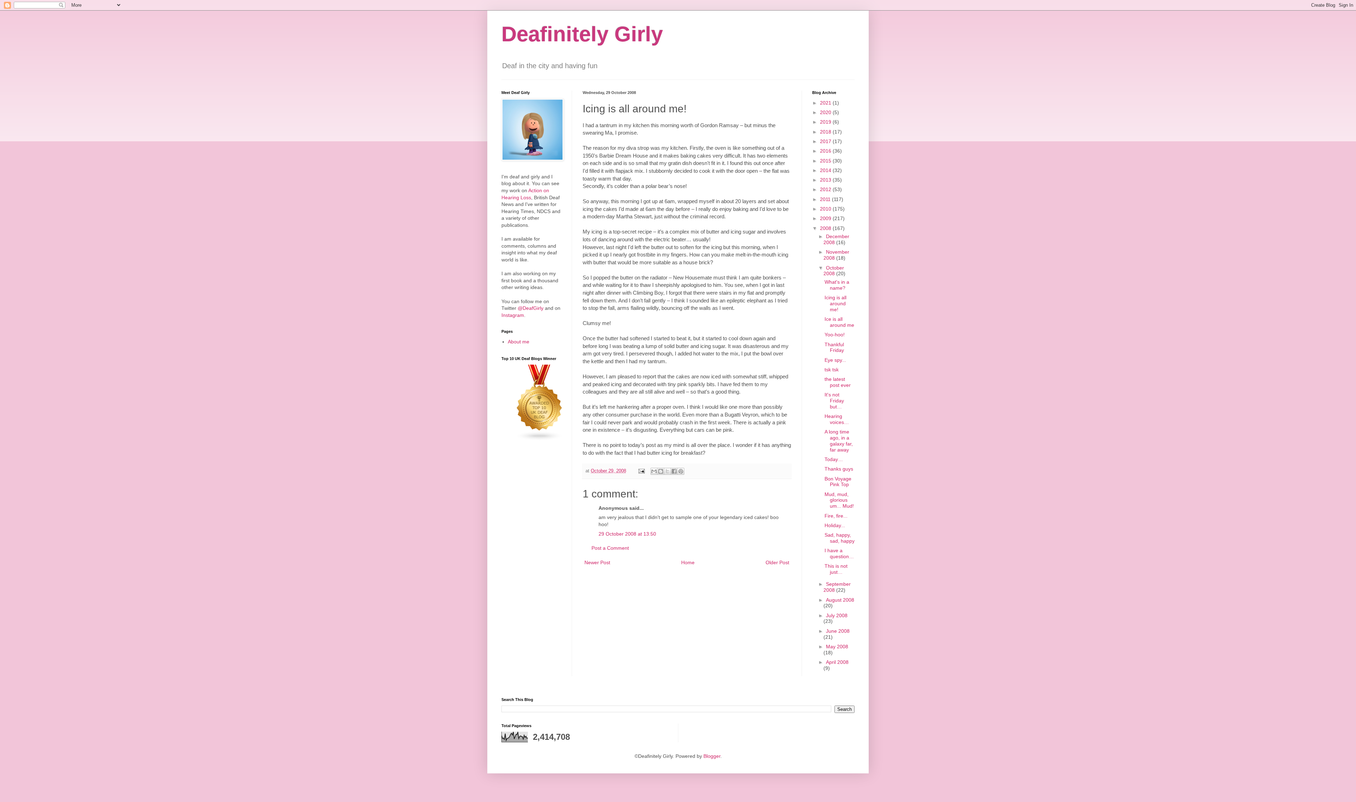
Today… (834, 459)
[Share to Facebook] (674, 471)
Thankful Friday (834, 347)
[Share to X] (667, 471)
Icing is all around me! (835, 303)
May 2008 (837, 646)
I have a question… (839, 553)
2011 (826, 199)
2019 (826, 122)
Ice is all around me (839, 322)
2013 (826, 180)
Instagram (512, 315)
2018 (826, 132)
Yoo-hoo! (835, 334)
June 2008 (838, 631)
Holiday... (835, 525)
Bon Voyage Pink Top (838, 482)
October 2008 (833, 271)
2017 (826, 141)
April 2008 (837, 662)
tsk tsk (832, 369)
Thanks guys (839, 469)
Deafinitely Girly (582, 34)
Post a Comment (610, 548)
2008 (826, 228)
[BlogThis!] (660, 471)
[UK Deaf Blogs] (539, 439)
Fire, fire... (836, 516)
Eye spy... (835, 360)
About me (518, 341)
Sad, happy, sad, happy (840, 538)
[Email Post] (641, 470)
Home (688, 562)
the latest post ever (838, 382)
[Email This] (654, 471)
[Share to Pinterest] (680, 471)
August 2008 (840, 600)
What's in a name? (837, 285)
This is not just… (836, 569)
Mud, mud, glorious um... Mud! (839, 500)
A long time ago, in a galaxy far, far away (839, 440)
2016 (826, 151)
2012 (826, 189)
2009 (826, 218)
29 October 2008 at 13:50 (627, 534)
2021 (826, 103)
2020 (826, 112)
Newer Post (597, 562)
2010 (826, 209)
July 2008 (837, 615)
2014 (826, 170)
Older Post (777, 562)
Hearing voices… (837, 419)
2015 (826, 161)
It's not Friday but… (834, 400)
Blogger (711, 756)
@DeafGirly (530, 308)
